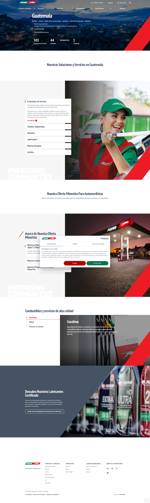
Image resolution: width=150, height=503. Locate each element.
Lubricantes (32, 139)
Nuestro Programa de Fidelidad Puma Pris (40, 268)
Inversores (68, 466)
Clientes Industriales (36, 126)
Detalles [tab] (75, 243)
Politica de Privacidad (39, 494)
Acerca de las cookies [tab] (98, 243)
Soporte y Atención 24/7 (91, 466)
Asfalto (30, 152)
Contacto (122, 8)
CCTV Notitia (28, 494)
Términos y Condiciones (52, 494)
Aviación (31, 132)
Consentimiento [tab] (51, 243)
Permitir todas (97, 263)
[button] (130, 2)
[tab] (43, 318)
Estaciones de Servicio (36, 101)
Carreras (67, 469)
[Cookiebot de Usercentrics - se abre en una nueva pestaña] (101, 239)
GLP (46, 480)
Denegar (74, 263)
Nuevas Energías (34, 145)
